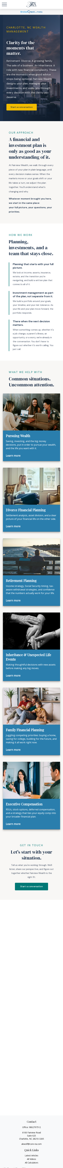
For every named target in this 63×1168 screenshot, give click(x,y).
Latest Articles (31, 1155)
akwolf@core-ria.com (31, 1144)
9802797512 (35, 1127)
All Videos (31, 1159)
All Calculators (31, 1162)
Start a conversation (22, 107)
